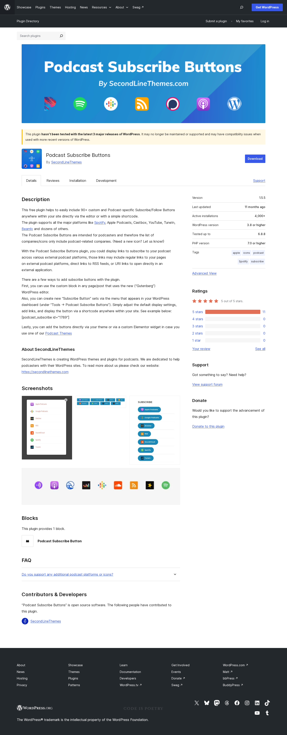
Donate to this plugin (208, 426)
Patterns (74, 685)
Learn (124, 665)
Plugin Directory (28, 21)
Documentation (130, 672)
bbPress (230, 678)
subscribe (257, 261)
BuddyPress (233, 685)
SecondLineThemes (66, 162)
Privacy (22, 685)
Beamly (27, 229)
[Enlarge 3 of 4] (174, 401)
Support (259, 180)
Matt (228, 672)
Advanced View (204, 273)
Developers (128, 678)
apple (236, 252)
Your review (201, 349)
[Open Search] (242, 7)
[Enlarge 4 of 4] (174, 474)
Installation (77, 180)
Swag (177, 685)
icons (246, 252)
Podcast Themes (58, 333)
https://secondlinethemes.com (45, 372)
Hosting (22, 678)
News (21, 672)
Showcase (75, 665)
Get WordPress (267, 7)
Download (255, 158)
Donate (178, 678)
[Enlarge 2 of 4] (120, 401)
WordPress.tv (131, 685)
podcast (258, 252)
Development (106, 180)
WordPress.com (235, 665)
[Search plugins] (61, 36)
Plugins (73, 678)
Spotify (99, 222)
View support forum (207, 384)
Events (176, 672)
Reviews (52, 180)
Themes (74, 672)
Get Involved (180, 665)
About (21, 665)
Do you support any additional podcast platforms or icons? (67, 574)
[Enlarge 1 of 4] (67, 401)
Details (31, 180)
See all (260, 349)
